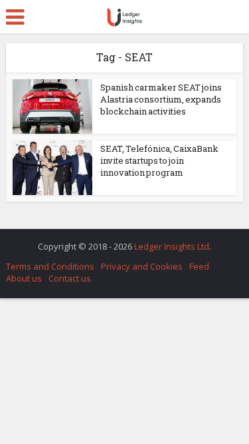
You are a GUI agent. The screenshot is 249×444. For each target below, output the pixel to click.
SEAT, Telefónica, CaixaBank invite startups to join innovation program (159, 160)
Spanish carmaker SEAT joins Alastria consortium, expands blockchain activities (161, 99)
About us (24, 278)
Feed (199, 266)
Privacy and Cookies (142, 266)
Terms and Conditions (50, 266)
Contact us (69, 278)
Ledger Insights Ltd (171, 246)
